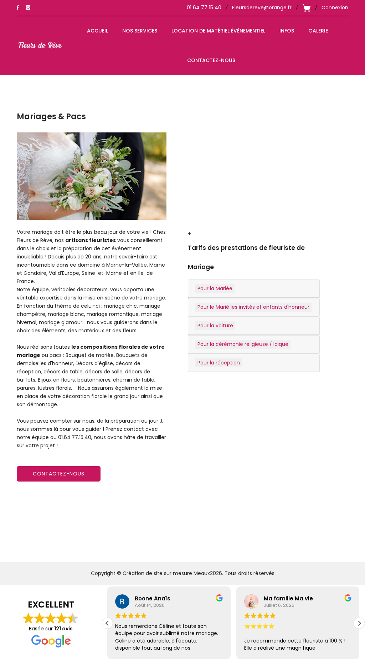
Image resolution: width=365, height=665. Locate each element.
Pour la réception (218, 362)
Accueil (97, 30)
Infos (286, 30)
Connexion (335, 7)
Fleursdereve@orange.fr (262, 7)
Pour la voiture (215, 325)
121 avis (63, 628)
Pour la (214, 288)
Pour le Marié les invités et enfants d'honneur (253, 307)
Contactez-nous (211, 60)
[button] (359, 623)
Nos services (139, 30)
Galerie (318, 30)
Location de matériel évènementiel (218, 30)
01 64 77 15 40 (204, 7)
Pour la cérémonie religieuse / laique (242, 344)
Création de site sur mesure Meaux (166, 573)
